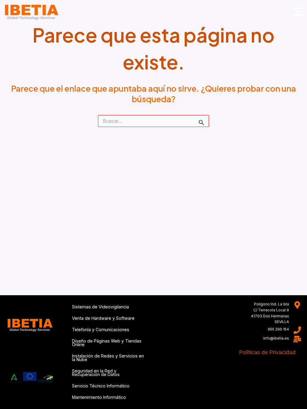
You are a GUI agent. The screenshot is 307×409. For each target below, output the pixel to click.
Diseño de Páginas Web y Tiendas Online (107, 342)
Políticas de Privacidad (267, 352)
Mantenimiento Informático (99, 397)
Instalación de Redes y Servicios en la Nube (108, 357)
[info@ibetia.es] (297, 339)
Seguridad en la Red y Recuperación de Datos (96, 372)
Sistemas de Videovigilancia (100, 306)
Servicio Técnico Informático (101, 385)
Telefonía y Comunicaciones (100, 329)
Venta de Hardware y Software (103, 318)
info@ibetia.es (276, 338)
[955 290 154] (297, 330)
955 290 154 (278, 329)
